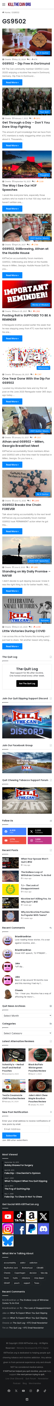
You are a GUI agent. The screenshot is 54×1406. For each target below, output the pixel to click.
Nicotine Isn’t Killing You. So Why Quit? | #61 (36, 900)
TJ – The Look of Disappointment (30, 887)
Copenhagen (20, 1273)
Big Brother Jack (11, 1268)
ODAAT (7, 1283)
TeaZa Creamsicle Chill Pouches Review (13, 1097)
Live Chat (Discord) (14, 1378)
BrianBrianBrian (23, 936)
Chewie (7, 59)
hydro (15, 1278)
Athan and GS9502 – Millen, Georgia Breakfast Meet (23, 443)
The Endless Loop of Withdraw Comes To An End (36, 874)
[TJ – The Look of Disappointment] (10, 889)
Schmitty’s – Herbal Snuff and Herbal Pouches (13, 1067)
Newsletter (43, 1378)
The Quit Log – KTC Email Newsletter (30, 1323)
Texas (36, 1283)
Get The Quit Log (27, 683)
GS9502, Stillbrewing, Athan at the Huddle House (25, 251)
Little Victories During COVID (23, 631)
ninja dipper (39, 1278)
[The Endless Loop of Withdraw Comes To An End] (10, 876)
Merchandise (35, 1383)
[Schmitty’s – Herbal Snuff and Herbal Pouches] (14, 1054)
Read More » (12, 82)
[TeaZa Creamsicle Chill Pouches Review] (14, 1085)
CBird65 (40, 1268)
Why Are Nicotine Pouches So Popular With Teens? (35, 913)
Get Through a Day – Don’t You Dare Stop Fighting (26, 124)
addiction (33, 1263)
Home (7, 12)
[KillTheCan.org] (20, 4)
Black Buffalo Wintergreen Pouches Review (37, 1067)
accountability (10, 1263)
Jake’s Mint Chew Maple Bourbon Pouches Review (38, 1098)
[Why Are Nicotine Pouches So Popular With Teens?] (10, 916)
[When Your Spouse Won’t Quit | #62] (10, 863)
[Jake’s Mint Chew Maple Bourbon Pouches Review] (40, 1085)
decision (33, 1273)
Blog (25, 1383)
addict (22, 1263)
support (27, 1283)
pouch (17, 1283)
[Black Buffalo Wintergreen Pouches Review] (40, 1054)
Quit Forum (31, 1378)
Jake (17, 963)
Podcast (17, 1383)
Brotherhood (27, 1268)
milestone (26, 1278)
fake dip (44, 1273)
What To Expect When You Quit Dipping (28, 1313)
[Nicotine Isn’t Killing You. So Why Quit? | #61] (10, 902)
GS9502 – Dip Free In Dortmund (26, 63)
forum (6, 1278)
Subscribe (11, 1135)
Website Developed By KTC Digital (32, 1348)
